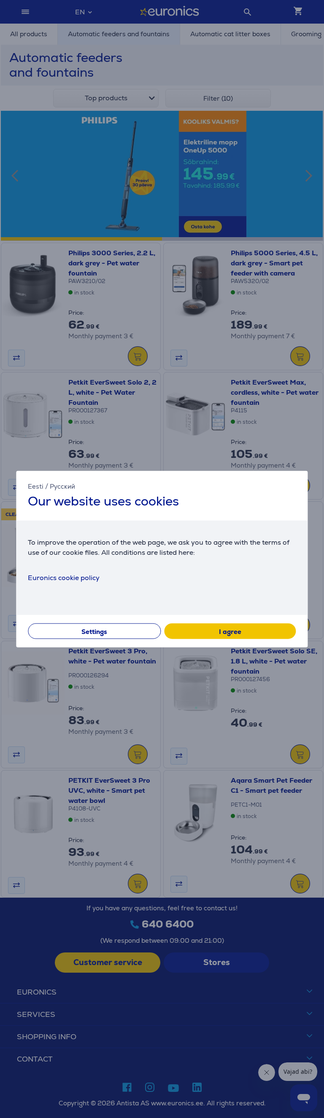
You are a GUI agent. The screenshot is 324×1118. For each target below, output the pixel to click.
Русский (62, 486)
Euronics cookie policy (64, 577)
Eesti (35, 486)
